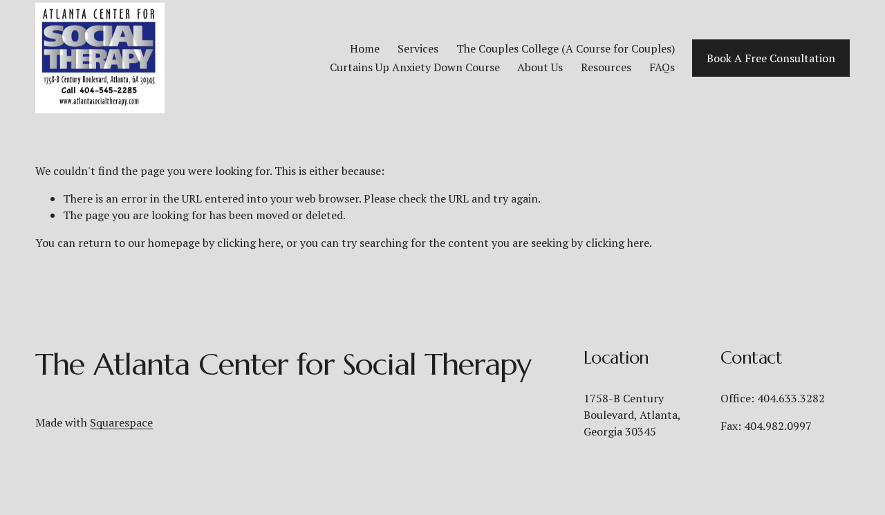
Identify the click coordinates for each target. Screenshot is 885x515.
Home (365, 48)
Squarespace (121, 422)
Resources (606, 67)
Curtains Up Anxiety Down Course (415, 67)
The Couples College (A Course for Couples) (565, 48)
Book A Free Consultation (771, 58)
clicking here (249, 242)
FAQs (662, 67)
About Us (540, 67)
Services (418, 48)
